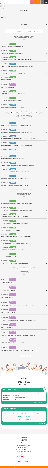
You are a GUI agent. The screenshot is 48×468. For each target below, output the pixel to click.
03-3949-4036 (22, 447)
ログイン (42, 1)
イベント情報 (24, 24)
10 (30, 112)
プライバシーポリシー (21, 463)
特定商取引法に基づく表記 (22, 461)
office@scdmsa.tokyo (25, 451)
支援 (31, 1)
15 (36, 112)
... (14, 112)
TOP (2, 17)
